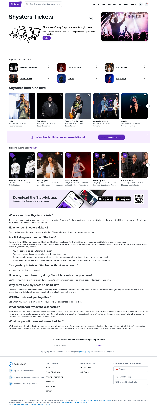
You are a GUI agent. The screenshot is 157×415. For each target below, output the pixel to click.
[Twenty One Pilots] (22, 169)
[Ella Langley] (50, 169)
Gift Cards (84, 372)
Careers (49, 391)
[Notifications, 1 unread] (146, 4)
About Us (50, 367)
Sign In (133, 4)
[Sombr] (134, 110)
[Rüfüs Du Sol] (134, 169)
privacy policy (84, 352)
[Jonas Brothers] (106, 110)
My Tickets (123, 4)
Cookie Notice (106, 400)
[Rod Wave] (50, 110)
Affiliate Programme (54, 377)
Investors (50, 381)
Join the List (98, 345)
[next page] (148, 106)
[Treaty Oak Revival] (78, 110)
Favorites (112, 4)
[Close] (147, 134)
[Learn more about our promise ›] (17, 364)
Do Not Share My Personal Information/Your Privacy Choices (29, 404)
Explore (96, 4)
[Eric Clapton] (106, 169)
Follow (46, 38)
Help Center (85, 367)
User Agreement (81, 400)
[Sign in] (141, 4)
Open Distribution (53, 372)
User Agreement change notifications (74, 402)
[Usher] (22, 110)
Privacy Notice (93, 400)
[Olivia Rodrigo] (78, 169)
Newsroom (50, 386)
